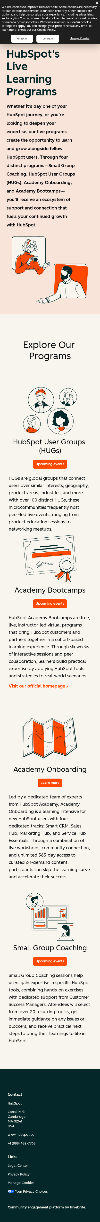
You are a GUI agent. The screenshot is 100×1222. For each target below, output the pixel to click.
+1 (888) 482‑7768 (21, 1143)
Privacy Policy (19, 1174)
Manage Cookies (79, 38)
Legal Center (18, 1166)
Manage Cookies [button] (21, 1183)
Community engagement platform (36, 1207)
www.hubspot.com (23, 1135)
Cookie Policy (46, 29)
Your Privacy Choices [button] (31, 1192)
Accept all (22, 38)
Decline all (48, 38)
